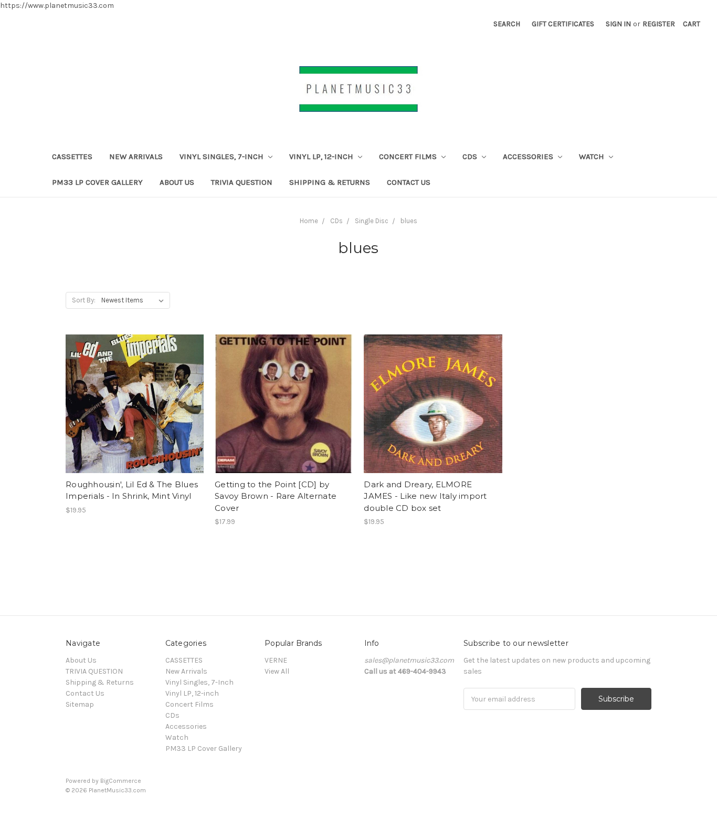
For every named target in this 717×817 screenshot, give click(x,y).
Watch (592, 156)
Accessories (529, 156)
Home (309, 221)
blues (408, 221)
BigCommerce (120, 780)
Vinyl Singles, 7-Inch (223, 156)
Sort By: (84, 300)
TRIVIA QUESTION (241, 182)
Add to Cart (134, 422)
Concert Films (409, 156)
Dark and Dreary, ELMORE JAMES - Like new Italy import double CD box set (425, 496)
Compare (131, 404)
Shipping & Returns (329, 182)
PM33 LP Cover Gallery (97, 182)
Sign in (618, 23)
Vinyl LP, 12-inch (322, 156)
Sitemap (80, 704)
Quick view (135, 385)
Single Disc (371, 221)
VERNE (276, 660)
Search (506, 23)
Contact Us (408, 182)
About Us (177, 182)
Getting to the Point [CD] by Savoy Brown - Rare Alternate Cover (275, 496)
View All (277, 671)
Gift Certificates (563, 23)
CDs (470, 156)
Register (658, 23)
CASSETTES (72, 156)
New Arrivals (136, 156)
